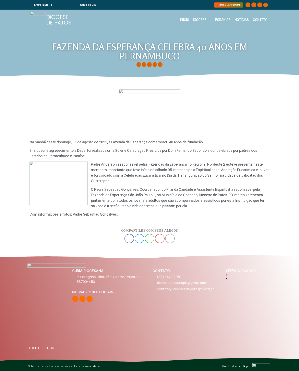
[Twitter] (253, 4)
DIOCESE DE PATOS (58, 19)
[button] (265, 5)
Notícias (242, 20)
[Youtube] (259, 4)
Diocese (199, 20)
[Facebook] (248, 4)
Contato (260, 20)
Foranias (222, 20)
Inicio (184, 20)
